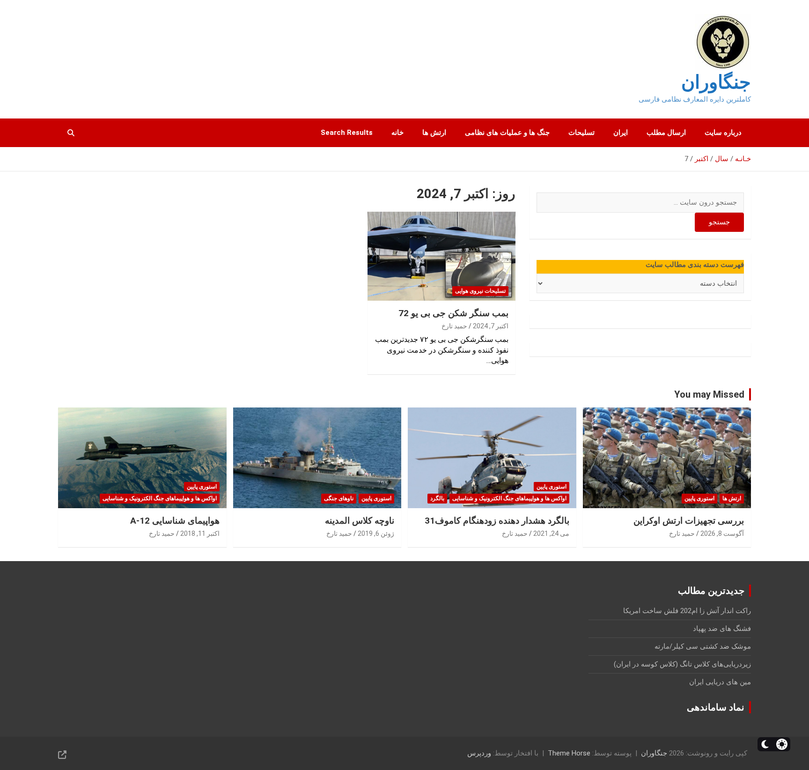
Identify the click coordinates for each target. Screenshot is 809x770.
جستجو (719, 222)
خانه (397, 132)
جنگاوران (716, 82)
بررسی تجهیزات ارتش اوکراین (688, 520)
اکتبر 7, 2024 (490, 326)
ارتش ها (434, 132)
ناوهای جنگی (338, 498)
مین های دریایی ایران (720, 682)
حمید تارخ (454, 326)
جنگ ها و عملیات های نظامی (507, 132)
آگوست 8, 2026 (722, 533)
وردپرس (479, 753)
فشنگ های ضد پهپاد (722, 628)
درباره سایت (723, 132)
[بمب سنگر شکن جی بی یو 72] (441, 256)
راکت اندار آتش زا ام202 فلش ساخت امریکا (687, 611)
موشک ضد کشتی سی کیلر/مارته (703, 646)
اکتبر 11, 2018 (200, 533)
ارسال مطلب (666, 132)
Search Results (347, 132)
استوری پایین (699, 498)
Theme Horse (569, 753)
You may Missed (709, 394)
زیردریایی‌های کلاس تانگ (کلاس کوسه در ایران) (682, 664)
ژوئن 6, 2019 (376, 533)
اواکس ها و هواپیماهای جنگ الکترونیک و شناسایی (509, 498)
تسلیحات (581, 132)
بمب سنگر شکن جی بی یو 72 (453, 313)
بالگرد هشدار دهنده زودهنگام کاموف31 (497, 520)
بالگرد (437, 498)
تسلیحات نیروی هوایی (480, 291)
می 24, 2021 (551, 533)
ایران (620, 132)
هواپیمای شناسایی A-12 (175, 520)
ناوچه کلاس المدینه (359, 520)
